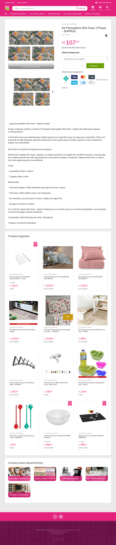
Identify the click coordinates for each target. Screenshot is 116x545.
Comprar (93, 65)
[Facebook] (61, 517)
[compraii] (62, 539)
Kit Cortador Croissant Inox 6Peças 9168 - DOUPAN (22, 383)
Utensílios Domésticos (18, 14)
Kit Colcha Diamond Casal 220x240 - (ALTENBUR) (57, 277)
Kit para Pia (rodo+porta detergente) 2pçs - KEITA (91, 383)
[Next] (52, 92)
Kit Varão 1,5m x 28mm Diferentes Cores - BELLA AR (56, 383)
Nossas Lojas (9, 3)
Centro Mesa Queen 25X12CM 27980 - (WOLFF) (57, 436)
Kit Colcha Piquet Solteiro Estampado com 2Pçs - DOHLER (57, 330)
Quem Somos (22, 3)
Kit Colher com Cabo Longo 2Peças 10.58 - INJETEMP (22, 436)
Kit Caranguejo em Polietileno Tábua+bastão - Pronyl (20, 277)
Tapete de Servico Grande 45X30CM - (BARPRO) (92, 436)
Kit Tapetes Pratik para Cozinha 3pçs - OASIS (23, 330)
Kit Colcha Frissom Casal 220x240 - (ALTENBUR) (91, 277)
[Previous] (9, 92)
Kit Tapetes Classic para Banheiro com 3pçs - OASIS (92, 330)
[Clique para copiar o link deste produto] (106, 35)
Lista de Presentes (104, 3)
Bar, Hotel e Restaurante (73, 14)
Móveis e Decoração (92, 14)
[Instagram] (55, 517)
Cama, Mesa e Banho (37, 14)
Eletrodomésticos (54, 14)
